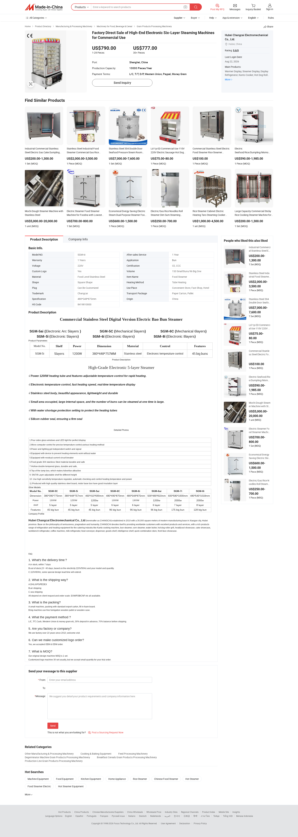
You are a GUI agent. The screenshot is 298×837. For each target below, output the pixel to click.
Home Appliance (117, 778)
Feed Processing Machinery (133, 753)
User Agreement (168, 823)
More (227, 79)
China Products (81, 812)
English (68, 816)
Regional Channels (189, 812)
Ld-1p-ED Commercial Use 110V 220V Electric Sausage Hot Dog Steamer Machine (259, 326)
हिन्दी (195, 816)
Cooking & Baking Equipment (96, 753)
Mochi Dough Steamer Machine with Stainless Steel (259, 404)
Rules (271, 17)
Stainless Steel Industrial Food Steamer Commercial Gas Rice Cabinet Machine (259, 274)
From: (42, 679)
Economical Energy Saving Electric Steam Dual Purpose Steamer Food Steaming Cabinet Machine (259, 456)
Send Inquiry (122, 82)
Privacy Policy (200, 823)
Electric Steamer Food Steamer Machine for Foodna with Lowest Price (259, 430)
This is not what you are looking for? (66, 732)
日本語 (187, 816)
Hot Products (64, 812)
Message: (40, 696)
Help (211, 17)
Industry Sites (171, 812)
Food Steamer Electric (39, 786)
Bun (174, 260)
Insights (236, 812)
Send (53, 725)
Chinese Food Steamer (166, 778)
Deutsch (143, 816)
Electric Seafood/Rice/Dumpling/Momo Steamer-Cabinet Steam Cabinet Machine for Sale (259, 378)
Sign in (269, 9)
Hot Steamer (192, 778)
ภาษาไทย (205, 816)
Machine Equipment (38, 778)
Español (79, 816)
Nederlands (155, 816)
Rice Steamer (140, 778)
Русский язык (118, 816)
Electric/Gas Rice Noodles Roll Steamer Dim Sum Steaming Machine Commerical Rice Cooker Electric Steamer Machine (259, 482)
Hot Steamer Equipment (71, 786)
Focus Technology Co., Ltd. (126, 823)
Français (104, 816)
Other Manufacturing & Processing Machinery (49, 753)
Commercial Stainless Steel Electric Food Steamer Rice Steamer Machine (259, 352)
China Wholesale (135, 812)
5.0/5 (236, 50)
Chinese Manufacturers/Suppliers (107, 812)
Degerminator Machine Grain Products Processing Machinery (57, 757)
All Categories (36, 17)
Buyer (194, 17)
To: (44, 688)
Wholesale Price (153, 812)
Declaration (184, 823)
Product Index (208, 812)
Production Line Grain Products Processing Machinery (54, 761)
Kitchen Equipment (91, 778)
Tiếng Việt (228, 816)
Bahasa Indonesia (244, 816)
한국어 (177, 816)
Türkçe (216, 816)
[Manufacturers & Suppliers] (43, 7)
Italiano (131, 816)
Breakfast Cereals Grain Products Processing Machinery (127, 757)
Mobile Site (224, 812)
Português (91, 816)
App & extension (231, 17)
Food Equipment (65, 778)
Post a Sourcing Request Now (105, 732)
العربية (167, 816)
